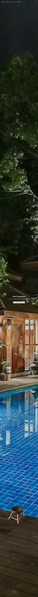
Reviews (20, 1)
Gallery (9, 1)
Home (4, 1)
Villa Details (18, 302)
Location (14, 1)
